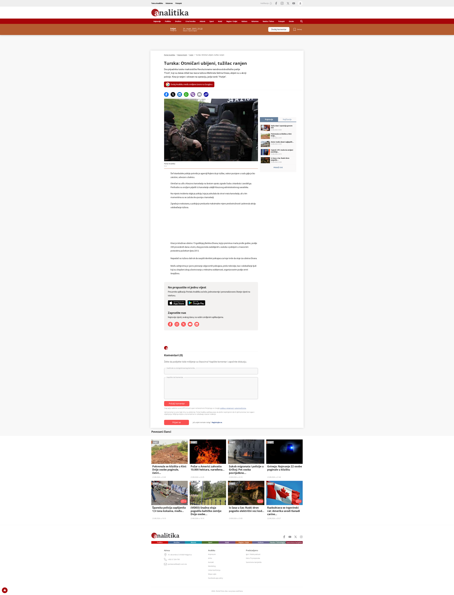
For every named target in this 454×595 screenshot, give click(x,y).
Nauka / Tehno (268, 21)
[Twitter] (173, 94)
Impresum (212, 554)
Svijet (191, 55)
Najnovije (157, 21)
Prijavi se (176, 422)
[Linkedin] (179, 94)
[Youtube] (190, 324)
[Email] (199, 94)
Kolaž (220, 21)
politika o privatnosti (227, 408)
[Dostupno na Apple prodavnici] (177, 303)
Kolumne (169, 3)
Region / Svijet (231, 21)
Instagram (282, 3)
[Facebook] (166, 94)
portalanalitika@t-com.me (177, 564)
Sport (212, 21)
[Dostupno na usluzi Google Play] (196, 303)
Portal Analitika (169, 55)
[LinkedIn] (196, 324)
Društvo (178, 21)
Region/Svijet (182, 55)
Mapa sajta (212, 574)
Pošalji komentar (177, 403)
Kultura (244, 21)
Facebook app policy (215, 578)
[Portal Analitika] (170, 13)
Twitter (288, 3)
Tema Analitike (157, 3)
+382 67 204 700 (174, 559)
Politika (168, 21)
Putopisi (178, 3)
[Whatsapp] (186, 94)
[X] (183, 324)
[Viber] (192, 94)
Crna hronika (190, 21)
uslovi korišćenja (240, 408)
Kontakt (211, 562)
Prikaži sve (278, 167)
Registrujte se (217, 422)
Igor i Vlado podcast (253, 554)
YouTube (293, 3)
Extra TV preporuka (253, 558)
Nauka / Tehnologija (277, 542)
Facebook (276, 3)
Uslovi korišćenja (214, 570)
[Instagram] (177, 324)
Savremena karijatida (294, 542)
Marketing (212, 566)
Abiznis (202, 21)
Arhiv (210, 558)
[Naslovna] (5, 590)
